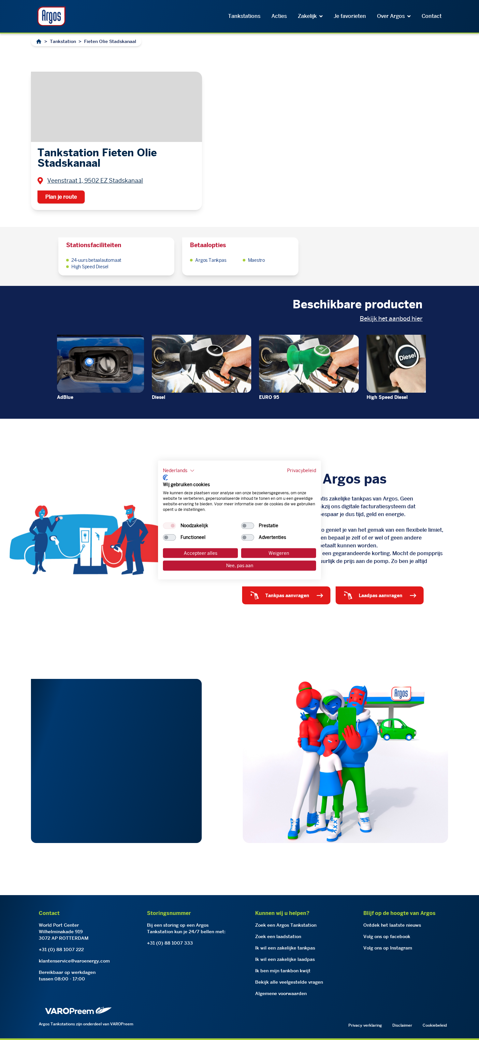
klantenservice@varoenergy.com (74, 961)
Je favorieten (350, 16)
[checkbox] (169, 525)
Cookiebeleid (435, 1025)
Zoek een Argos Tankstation (285, 925)
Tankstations (244, 16)
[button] (179, 471)
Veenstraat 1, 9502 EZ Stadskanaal (95, 180)
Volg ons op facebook (386, 936)
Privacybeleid (301, 470)
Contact (432, 16)
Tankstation (63, 41)
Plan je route (61, 196)
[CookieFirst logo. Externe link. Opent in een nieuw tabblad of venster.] (165, 477)
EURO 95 (269, 397)
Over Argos (391, 16)
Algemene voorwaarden (281, 993)
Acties (279, 16)
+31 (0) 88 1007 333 (170, 943)
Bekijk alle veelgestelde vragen (289, 982)
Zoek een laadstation (278, 936)
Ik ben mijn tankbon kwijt (283, 971)
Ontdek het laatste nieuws (392, 925)
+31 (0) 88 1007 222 (61, 949)
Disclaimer (402, 1025)
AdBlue (65, 397)
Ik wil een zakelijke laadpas (285, 959)
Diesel (158, 397)
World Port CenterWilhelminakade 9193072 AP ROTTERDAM (64, 931)
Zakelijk (307, 16)
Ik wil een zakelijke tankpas (285, 948)
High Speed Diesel (387, 397)
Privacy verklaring (365, 1025)
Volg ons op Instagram (387, 948)
